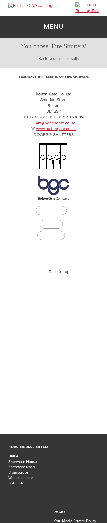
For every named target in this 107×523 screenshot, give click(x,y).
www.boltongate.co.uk (56, 128)
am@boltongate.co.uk (55, 123)
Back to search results (58, 58)
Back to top (59, 272)
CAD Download (51, 211)
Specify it (51, 224)
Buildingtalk (51, 235)
